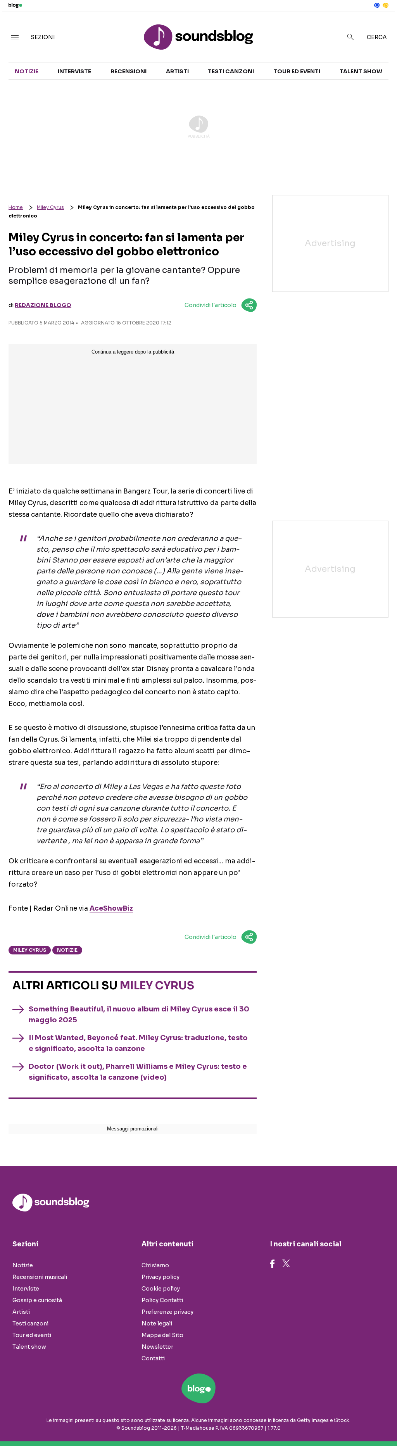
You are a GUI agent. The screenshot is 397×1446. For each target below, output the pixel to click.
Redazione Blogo (43, 305)
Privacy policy (161, 1276)
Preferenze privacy (167, 1311)
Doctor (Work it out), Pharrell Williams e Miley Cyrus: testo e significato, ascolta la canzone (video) (138, 1072)
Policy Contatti (162, 1300)
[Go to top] (337, 1420)
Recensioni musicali (39, 1276)
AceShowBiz (111, 908)
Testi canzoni (231, 71)
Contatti (153, 1358)
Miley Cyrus (50, 207)
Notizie (26, 71)
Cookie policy (161, 1288)
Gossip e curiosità (37, 1300)
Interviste (74, 71)
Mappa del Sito (162, 1335)
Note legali (157, 1323)
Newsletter (157, 1346)
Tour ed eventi (296, 71)
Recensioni (128, 71)
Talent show (361, 71)
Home (16, 207)
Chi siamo (155, 1265)
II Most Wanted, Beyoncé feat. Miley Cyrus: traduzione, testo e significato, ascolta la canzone (138, 1043)
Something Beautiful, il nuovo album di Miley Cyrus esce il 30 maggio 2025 (139, 1014)
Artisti (177, 71)
